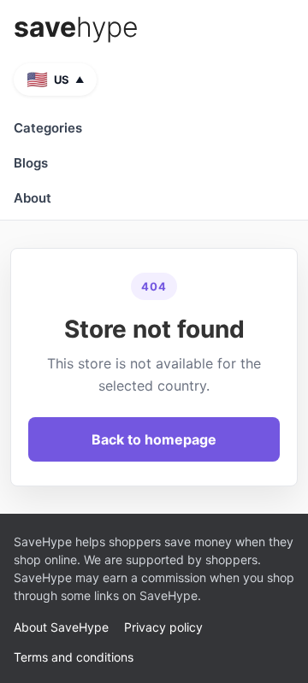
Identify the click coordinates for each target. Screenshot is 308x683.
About (32, 198)
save (76, 27)
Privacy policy (163, 627)
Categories (48, 128)
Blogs (31, 163)
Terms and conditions (73, 657)
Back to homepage (154, 439)
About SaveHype (61, 627)
